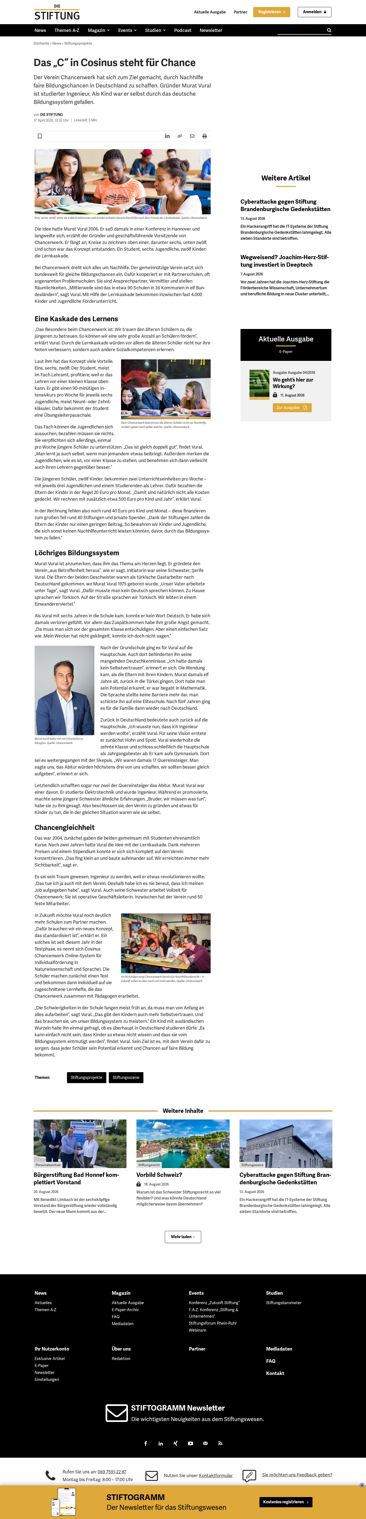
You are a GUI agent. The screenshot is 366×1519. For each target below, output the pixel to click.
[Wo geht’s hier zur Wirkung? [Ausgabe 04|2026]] (259, 385)
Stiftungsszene (126, 1077)
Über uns (121, 1349)
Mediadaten (122, 1323)
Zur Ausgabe (288, 407)
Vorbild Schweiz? (159, 1175)
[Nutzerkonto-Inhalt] (275, 396)
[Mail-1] (205, 1444)
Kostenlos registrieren (283, 1502)
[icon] (116, 1419)
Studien (274, 1293)
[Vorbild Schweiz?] (182, 1143)
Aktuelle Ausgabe (210, 12)
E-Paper (42, 1365)
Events (196, 1293)
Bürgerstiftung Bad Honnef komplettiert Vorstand (76, 1178)
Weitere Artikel (285, 178)
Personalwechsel (48, 1165)
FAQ (116, 1316)
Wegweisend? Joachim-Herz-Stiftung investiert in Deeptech (285, 261)
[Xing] (175, 1444)
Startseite (41, 43)
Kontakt (275, 1373)
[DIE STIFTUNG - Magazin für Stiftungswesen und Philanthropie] (57, 12)
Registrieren (269, 11)
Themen (42, 1077)
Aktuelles (43, 1302)
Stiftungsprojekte (78, 43)
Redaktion (121, 1358)
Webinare (197, 1330)
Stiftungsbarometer (284, 1302)
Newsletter (45, 1372)
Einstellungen (47, 1379)
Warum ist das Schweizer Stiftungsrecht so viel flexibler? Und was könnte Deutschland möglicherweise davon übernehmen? (178, 1198)
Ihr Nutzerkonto (52, 1349)
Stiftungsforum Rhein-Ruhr (213, 1323)
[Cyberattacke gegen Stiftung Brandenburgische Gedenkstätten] (286, 1143)
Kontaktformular (216, 1475)
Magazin (121, 1293)
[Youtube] (190, 1444)
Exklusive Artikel (50, 1358)
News (56, 43)
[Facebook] (145, 1444)
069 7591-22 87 (112, 1472)
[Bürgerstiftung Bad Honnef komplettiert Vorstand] (80, 1143)
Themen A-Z (45, 1309)
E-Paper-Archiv (125, 1309)
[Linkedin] (160, 1444)
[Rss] (220, 1444)
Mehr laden (181, 1236)
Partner (240, 12)
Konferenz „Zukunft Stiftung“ (214, 1302)
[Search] (329, 30)
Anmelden (312, 11)
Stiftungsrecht (149, 1165)
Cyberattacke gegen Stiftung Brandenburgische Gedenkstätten (285, 205)
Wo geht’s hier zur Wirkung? (293, 383)
